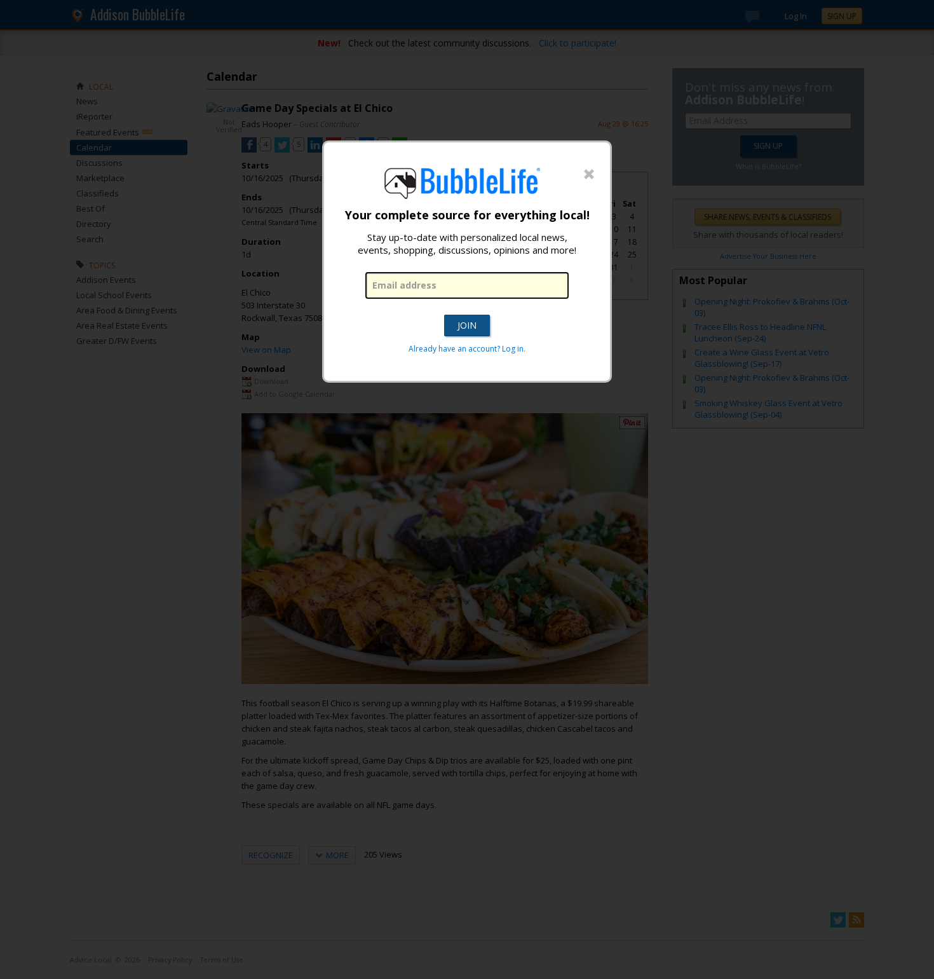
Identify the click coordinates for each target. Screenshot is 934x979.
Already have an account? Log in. (467, 348)
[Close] (589, 175)
